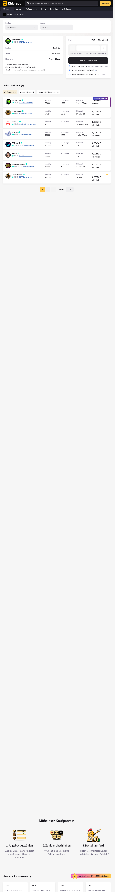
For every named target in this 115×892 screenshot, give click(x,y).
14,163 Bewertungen (26, 145)
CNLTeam (15, 122)
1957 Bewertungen (25, 135)
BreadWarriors (17, 175)
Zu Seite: (61, 189)
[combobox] (21, 27)
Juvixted (15, 132)
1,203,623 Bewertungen (27, 124)
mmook (14, 153)
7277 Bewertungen (25, 177)
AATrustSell (16, 143)
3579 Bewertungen (25, 156)
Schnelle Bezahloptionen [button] (80, 70)
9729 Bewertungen (25, 42)
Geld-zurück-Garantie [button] (79, 66)
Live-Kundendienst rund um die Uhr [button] (84, 74)
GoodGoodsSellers (18, 164)
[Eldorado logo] (11, 3)
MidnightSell (16, 40)
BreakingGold (17, 111)
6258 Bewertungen (25, 113)
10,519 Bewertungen (26, 166)
